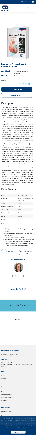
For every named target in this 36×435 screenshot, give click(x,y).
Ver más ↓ (4, 249)
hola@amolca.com (6, 411)
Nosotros (3, 375)
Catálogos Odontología (7, 397)
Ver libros (18, 275)
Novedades (4, 391)
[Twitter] (20, 289)
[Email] (25, 289)
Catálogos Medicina (6, 394)
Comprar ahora (17, 89)
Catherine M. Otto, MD (18, 259)
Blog (2, 386)
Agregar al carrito (16, 95)
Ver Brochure (10, 251)
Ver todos (17, 319)
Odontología (4, 381)
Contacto (4, 400)
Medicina (3, 378)
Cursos (3, 384)
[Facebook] (22, 289)
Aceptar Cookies (18, 432)
